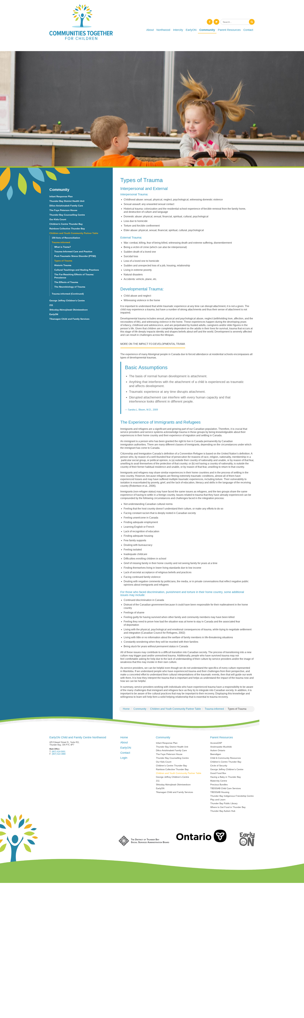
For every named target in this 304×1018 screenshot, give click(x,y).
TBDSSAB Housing (219, 792)
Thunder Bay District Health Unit (66, 201)
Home (126, 709)
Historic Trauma (62, 265)
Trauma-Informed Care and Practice (73, 251)
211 (51, 305)
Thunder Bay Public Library (224, 803)
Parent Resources (229, 29)
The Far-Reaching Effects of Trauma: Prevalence (74, 276)
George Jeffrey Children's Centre (67, 300)
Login (123, 757)
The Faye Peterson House (63, 210)
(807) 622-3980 (59, 754)
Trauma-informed (214, 709)
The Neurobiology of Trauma (69, 287)
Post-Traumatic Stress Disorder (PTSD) (75, 256)
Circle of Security (218, 765)
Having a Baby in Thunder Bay (225, 777)
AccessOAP (216, 743)
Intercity (178, 29)
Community (207, 29)
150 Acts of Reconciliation (66, 237)
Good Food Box (218, 773)
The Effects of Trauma (66, 282)
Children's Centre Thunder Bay (66, 224)
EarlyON (191, 29)
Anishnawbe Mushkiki (221, 746)
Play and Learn (217, 799)
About (150, 29)
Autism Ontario (217, 750)
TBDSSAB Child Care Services (225, 788)
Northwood (163, 29)
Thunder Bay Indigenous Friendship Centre (232, 796)
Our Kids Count (57, 219)
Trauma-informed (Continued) (68, 293)
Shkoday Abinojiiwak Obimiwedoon (68, 309)
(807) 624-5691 (58, 751)
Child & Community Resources (225, 758)
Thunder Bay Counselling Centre (67, 215)
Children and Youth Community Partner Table (175, 709)
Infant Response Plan (61, 196)
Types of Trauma (63, 260)
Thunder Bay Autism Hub (222, 811)
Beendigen (215, 754)
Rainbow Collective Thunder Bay (67, 228)
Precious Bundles (219, 784)
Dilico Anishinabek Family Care (66, 205)
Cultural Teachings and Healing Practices (76, 270)
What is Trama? (62, 247)
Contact (248, 29)
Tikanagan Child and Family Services (69, 319)
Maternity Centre (218, 780)
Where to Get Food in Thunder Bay (228, 807)
